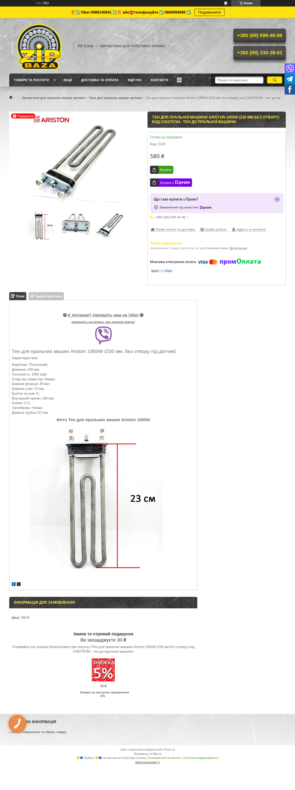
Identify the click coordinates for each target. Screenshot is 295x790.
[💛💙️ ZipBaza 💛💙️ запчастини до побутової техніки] (39, 46)
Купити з (167, 183)
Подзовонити (209, 12)
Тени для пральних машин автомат (115, 98)
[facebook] (14, 585)
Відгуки (135, 80)
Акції (67, 80)
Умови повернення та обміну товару (39, 732)
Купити (165, 170)
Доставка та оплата (99, 80)
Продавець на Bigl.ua (148, 753)
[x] (19, 585)
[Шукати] (274, 80)
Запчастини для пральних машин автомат (54, 98)
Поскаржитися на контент (164, 758)
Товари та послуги (31, 80)
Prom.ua (169, 749)
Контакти (159, 80)
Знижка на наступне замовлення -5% (104, 694)
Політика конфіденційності (201, 758)
